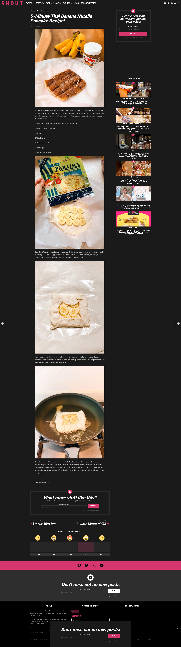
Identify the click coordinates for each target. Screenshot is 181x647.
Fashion (66, 3)
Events (29, 3)
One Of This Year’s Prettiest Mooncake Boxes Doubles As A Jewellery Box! (133, 181)
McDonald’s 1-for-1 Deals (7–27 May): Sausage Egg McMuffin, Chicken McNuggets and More (133, 232)
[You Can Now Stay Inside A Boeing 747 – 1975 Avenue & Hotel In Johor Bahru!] (133, 89)
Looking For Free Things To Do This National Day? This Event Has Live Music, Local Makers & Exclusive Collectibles (133, 129)
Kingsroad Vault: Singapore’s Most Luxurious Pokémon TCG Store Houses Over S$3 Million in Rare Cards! (133, 155)
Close (178, 628)
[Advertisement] (133, 60)
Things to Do (139, 123)
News (135, 98)
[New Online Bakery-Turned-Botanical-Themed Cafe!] (2, 323)
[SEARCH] (178, 3)
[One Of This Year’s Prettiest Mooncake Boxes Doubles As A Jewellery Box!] (133, 168)
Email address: (64, 504)
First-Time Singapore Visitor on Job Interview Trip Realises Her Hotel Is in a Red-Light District (133, 206)
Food (48, 3)
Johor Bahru (127, 98)
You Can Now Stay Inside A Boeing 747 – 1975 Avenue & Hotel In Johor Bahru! (133, 103)
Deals (76, 3)
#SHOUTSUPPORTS (88, 3)
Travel (56, 3)
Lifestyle (38, 3)
